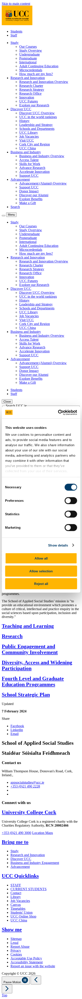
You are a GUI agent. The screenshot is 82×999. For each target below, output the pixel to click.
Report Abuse (20, 946)
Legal (14, 943)
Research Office (30, 93)
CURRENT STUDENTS (28, 889)
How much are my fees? (36, 74)
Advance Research (32, 168)
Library (15, 897)
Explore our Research (34, 105)
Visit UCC (26, 140)
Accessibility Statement (26, 962)
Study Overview (30, 50)
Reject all (41, 584)
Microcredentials (30, 70)
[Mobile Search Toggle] (3, 215)
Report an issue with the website (32, 966)
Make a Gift (27, 203)
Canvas (15, 905)
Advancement (20, 867)
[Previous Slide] (36, 980)
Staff (13, 35)
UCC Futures (28, 101)
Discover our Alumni (33, 195)
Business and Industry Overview (41, 156)
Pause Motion (12, 982)
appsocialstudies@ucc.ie (27, 782)
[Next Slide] (7, 988)
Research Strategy (31, 89)
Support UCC (28, 175)
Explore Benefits (30, 199)
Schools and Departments (36, 128)
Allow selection (41, 571)
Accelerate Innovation (34, 171)
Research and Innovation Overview (43, 82)
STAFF (15, 885)
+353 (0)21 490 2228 (25, 786)
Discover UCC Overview (37, 113)
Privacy (15, 950)
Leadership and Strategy (36, 125)
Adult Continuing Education (38, 66)
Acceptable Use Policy (26, 958)
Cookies (16, 954)
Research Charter (31, 86)
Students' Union (21, 912)
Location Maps (42, 833)
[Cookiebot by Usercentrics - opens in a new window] (58, 412)
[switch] (71, 500)
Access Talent (28, 160)
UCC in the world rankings (38, 117)
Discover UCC (20, 859)
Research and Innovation (27, 855)
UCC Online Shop (23, 916)
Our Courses (28, 46)
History (24, 121)
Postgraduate (28, 58)
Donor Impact (28, 191)
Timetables (17, 908)
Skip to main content (16, 3)
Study (14, 851)
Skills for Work (29, 164)
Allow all (41, 558)
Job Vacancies (29, 136)
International (28, 62)
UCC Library (28, 132)
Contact (15, 893)
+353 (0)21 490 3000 (16, 833)
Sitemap (16, 939)
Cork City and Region (34, 144)
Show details (58, 545)
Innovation (26, 97)
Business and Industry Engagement (34, 863)
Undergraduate (29, 54)
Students (16, 31)
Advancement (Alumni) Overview (43, 183)
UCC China (27, 148)
